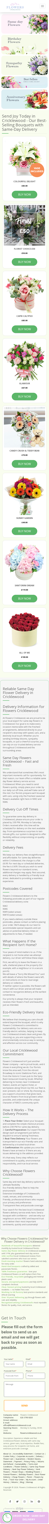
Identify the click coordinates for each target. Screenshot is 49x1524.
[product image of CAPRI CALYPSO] (24, 292)
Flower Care (8, 1459)
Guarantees (20, 1459)
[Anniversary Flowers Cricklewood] (24, 99)
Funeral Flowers (10, 1474)
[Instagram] (24, 1501)
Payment (18, 1461)
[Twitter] (17, 1501)
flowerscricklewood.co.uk (30, 1433)
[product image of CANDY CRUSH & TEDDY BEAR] (24, 427)
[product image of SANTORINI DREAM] (24, 562)
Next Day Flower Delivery (23, 1469)
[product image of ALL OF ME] (24, 629)
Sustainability (20, 1464)
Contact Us (39, 1453)
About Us (7, 1453)
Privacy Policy (29, 1461)
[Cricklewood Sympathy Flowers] (24, 65)
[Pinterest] (39, 1501)
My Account (31, 1479)
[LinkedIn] (31, 1501)
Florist (29, 1477)
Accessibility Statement (23, 1453)
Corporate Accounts (25, 1456)
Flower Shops (18, 1472)
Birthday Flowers (26, 1474)
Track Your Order (16, 1479)
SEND (24, 1405)
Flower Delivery (20, 1466)
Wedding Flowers (33, 1472)
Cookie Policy (9, 1456)
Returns (14, 1482)
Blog (22, 1482)
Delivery (39, 1456)
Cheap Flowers (18, 1477)
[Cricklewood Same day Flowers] (24, 24)
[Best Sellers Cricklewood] (24, 82)
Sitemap (29, 1482)
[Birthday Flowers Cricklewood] (24, 44)
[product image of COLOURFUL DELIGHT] (24, 158)
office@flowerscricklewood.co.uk (17, 1425)
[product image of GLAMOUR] (24, 360)
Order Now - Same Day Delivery (29, 1517)
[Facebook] (10, 1501)
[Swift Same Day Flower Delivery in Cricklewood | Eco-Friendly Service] (15, 6)
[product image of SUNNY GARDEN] (24, 494)
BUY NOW (24, 194)
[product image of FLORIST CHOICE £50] (24, 225)
